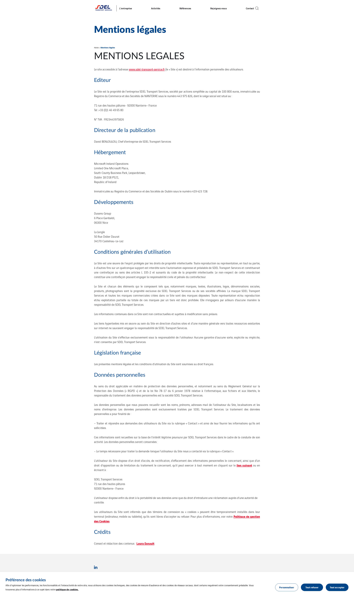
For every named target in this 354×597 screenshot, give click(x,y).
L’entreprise (125, 8)
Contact (250, 8)
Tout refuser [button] (311, 587)
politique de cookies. (67, 589)
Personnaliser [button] (286, 587)
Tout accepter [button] (337, 587)
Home (96, 47)
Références (185, 8)
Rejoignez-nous (218, 8)
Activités (155, 8)
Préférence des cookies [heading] (26, 580)
